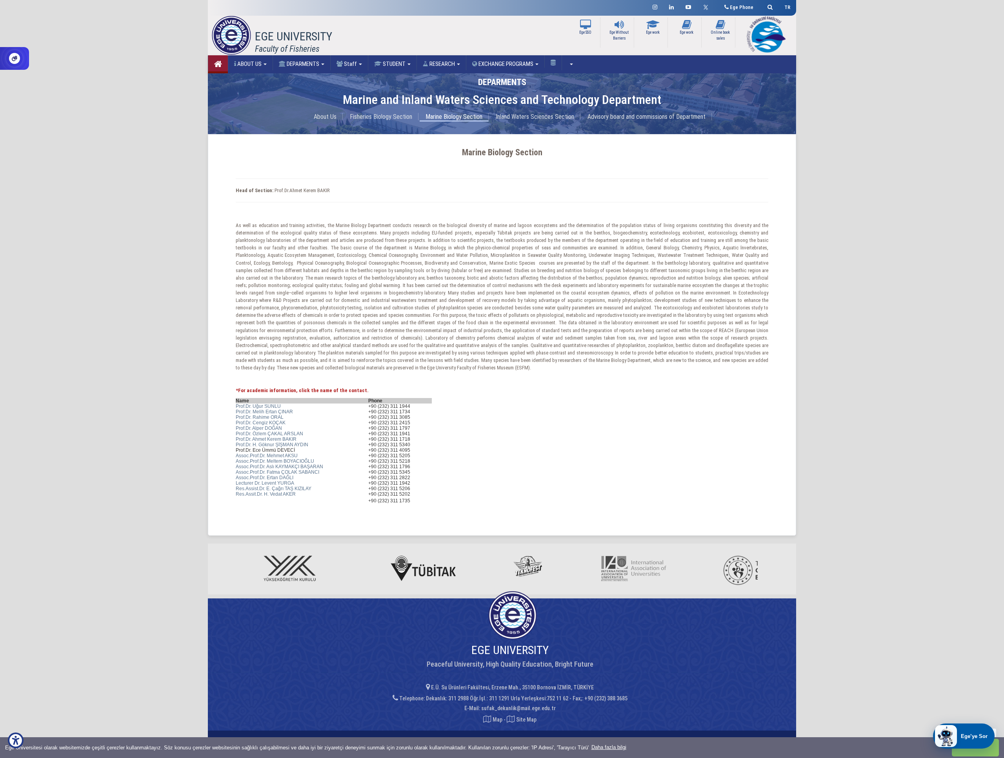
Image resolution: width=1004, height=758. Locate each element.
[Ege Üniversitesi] (768, 6)
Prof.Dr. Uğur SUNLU (258, 406)
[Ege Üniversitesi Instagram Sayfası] (655, 6)
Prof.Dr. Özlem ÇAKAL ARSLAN (269, 433)
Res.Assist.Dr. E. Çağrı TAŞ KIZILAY (273, 488)
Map (497, 719)
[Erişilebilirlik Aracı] (16, 740)
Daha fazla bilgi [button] (608, 747)
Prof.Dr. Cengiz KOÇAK (261, 422)
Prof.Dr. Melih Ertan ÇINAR (264, 411)
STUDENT (394, 63)
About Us (325, 116)
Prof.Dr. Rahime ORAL (260, 417)
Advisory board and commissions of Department (646, 116)
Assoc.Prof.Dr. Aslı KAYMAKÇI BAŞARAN (279, 466)
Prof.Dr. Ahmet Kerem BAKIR (266, 439)
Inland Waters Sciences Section (535, 116)
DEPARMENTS (303, 63)
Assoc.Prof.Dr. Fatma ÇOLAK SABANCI (277, 472)
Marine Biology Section (454, 116)
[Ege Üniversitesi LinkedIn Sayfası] (671, 6)
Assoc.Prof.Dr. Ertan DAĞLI (264, 477)
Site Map (526, 719)
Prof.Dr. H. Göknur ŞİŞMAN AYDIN (272, 444)
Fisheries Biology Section (381, 116)
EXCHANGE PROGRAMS (506, 63)
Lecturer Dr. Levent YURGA (265, 483)
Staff (350, 63)
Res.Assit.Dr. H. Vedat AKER (266, 494)
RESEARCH (442, 63)
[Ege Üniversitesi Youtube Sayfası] (688, 6)
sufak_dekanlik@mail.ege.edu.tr (518, 708)
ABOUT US (249, 63)
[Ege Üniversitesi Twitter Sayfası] (707, 6)
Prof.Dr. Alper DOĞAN (259, 428)
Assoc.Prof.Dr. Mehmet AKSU (267, 455)
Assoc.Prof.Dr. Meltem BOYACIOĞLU (275, 461)
